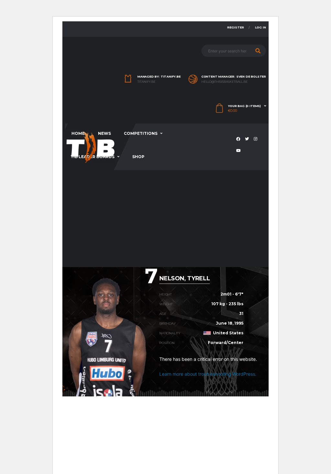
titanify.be (146, 81)
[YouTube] (239, 151)
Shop (138, 156)
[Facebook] (239, 139)
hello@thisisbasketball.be (224, 81)
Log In (260, 27)
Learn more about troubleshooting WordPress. (207, 374)
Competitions (140, 133)
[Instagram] (256, 139)
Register (235, 27)
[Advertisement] (165, 218)
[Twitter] (248, 139)
